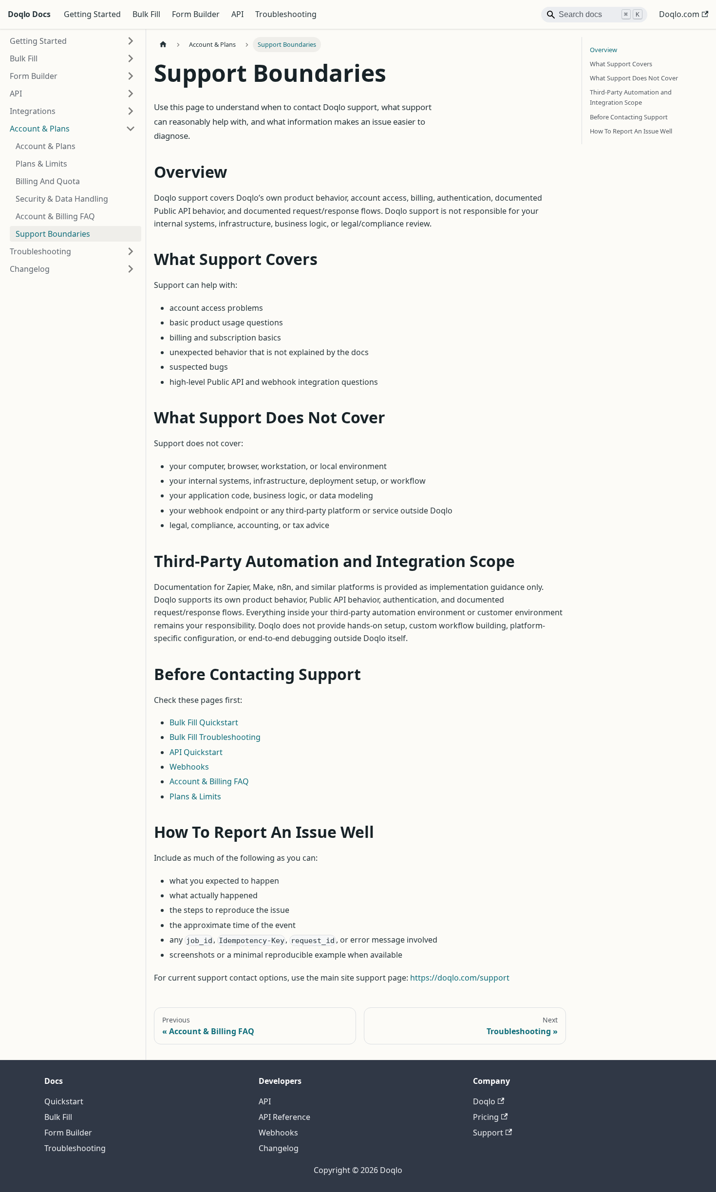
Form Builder (196, 14)
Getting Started (92, 14)
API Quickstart (196, 752)
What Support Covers (621, 63)
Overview (603, 49)
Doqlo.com (679, 14)
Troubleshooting (286, 14)
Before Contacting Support (629, 117)
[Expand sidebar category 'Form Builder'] (130, 76)
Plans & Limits (195, 796)
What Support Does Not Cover (634, 78)
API (237, 14)
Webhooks (189, 766)
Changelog (279, 1148)
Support (488, 1132)
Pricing (486, 1117)
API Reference (284, 1117)
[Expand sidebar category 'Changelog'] (130, 269)
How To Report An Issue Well (631, 131)
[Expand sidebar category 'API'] (130, 93)
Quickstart (63, 1101)
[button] (72, 111)
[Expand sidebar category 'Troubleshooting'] (130, 251)
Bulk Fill (146, 14)
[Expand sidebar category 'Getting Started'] (130, 41)
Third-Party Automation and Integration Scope (631, 97)
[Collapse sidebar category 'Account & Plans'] (130, 128)
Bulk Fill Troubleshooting (215, 737)
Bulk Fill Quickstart (204, 722)
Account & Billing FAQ (209, 781)
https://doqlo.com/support (459, 977)
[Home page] (163, 44)
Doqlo (484, 1101)
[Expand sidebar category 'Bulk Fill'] (130, 58)
